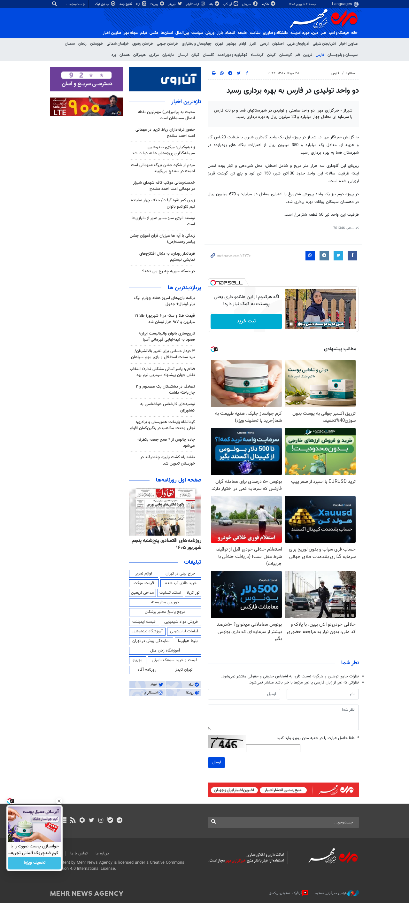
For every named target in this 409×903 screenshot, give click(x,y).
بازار (220, 33)
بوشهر (231, 44)
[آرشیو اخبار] (63, 820)
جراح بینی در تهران (180, 573)
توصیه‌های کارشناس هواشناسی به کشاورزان (167, 407)
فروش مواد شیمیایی (181, 622)
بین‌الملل (182, 33)
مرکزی (154, 55)
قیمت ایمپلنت (144, 622)
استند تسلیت (170, 593)
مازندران (168, 55)
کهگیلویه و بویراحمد (232, 55)
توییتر (172, 4)
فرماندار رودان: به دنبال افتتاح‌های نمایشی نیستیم (167, 257)
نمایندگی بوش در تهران (151, 641)
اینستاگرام (193, 4)
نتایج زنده (126, 4)
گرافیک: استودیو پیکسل (285, 893)
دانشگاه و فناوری (275, 33)
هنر (323, 33)
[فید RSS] (73, 820)
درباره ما (102, 853)
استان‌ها (167, 33)
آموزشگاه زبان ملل (165, 650)
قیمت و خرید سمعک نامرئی (174, 660)
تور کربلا (193, 593)
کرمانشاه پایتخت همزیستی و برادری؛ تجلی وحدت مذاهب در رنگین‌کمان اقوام (162, 425)
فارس (320, 55)
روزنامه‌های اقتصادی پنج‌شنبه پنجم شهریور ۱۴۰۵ (166, 544)
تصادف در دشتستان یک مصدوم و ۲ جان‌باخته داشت (165, 389)
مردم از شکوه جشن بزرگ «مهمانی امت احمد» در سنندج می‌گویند (163, 168)
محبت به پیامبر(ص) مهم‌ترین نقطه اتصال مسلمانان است (166, 115)
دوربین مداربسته (165, 602)
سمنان (70, 44)
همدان (125, 55)
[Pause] (291, 324)
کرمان (271, 55)
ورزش (209, 33)
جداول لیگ (102, 4)
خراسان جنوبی (167, 44)
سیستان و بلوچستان (343, 55)
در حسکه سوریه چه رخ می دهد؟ (168, 271)
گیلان (195, 55)
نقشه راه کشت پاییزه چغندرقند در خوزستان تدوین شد (167, 460)
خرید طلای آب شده (181, 583)
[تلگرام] (119, 820)
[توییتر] (92, 820)
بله (211, 4)
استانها (351, 73)
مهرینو (138, 660)
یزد (114, 55)
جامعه (242, 33)
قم (298, 55)
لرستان (183, 55)
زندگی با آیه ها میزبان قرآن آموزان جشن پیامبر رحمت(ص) (162, 239)
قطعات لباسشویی (184, 631)
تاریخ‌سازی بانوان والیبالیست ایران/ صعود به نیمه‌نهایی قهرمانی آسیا (167, 336)
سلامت (255, 33)
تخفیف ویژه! (35, 863)
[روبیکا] (82, 820)
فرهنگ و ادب (339, 33)
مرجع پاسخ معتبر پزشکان (165, 612)
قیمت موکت (144, 583)
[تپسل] (213, 283)
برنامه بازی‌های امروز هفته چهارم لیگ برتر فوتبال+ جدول (164, 301)
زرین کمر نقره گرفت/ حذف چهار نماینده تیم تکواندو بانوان (163, 203)
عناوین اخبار (348, 44)
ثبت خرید (246, 321)
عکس (154, 33)
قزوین (307, 55)
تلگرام (266, 4)
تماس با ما (79, 853)
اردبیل (264, 44)
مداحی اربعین (142, 593)
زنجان (82, 44)
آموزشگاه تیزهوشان (147, 631)
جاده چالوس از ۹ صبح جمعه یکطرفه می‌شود (166, 442)
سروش (247, 4)
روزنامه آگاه (147, 670)
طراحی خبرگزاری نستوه (331, 893)
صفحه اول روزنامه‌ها (178, 480)
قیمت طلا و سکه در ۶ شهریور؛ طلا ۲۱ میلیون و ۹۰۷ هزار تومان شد (165, 319)
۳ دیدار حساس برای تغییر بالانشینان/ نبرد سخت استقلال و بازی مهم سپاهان (163, 354)
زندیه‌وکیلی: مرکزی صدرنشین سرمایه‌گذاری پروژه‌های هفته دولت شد (163, 150)
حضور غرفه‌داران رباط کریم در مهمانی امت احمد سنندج (165, 133)
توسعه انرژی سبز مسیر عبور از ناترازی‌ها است (163, 221)
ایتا (138, 4)
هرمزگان (139, 55)
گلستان (208, 55)
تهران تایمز (183, 670)
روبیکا (154, 4)
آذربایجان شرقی (324, 44)
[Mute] (300, 324)
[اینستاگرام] (101, 820)
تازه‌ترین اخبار (186, 102)
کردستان (285, 55)
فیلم (143, 33)
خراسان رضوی (142, 44)
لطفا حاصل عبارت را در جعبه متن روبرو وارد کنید (318, 738)
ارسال (216, 762)
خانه (354, 33)
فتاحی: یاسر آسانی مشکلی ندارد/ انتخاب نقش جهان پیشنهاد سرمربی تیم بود (162, 372)
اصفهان (278, 44)
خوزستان (96, 44)
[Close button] (59, 801)
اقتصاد (230, 33)
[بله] (110, 820)
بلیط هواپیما (188, 641)
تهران (219, 44)
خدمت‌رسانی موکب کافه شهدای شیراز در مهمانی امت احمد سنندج (164, 186)
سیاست (197, 33)
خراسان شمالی (118, 44)
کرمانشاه (257, 55)
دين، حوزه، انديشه (304, 33)
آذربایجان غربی (298, 44)
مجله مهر (131, 33)
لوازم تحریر (143, 573)
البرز (253, 44)
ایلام (242, 44)
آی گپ (228, 4)
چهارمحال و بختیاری (197, 44)
